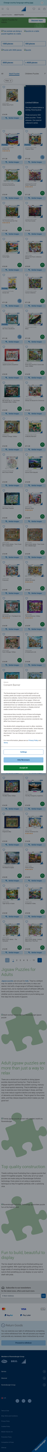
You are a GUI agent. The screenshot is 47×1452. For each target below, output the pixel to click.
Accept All (24, 768)
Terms (6, 743)
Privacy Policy (33, 740)
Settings (23, 752)
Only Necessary (23, 760)
